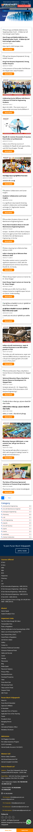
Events (5, 531)
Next (9, 498)
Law (2, 583)
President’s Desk (6, 719)
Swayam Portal (5, 690)
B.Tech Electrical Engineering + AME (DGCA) (13, 591)
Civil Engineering (8, 520)
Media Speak (5, 666)
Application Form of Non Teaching (10, 713)
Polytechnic (4, 575)
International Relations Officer (9, 727)
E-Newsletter (25, 2)
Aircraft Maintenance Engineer (12, 509)
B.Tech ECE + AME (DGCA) (9, 597)
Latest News (12, 10)
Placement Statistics (7, 669)
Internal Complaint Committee (9, 762)
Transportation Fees (6, 624)
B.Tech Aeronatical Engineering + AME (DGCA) (14, 586)
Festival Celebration (8, 537)
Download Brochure (6, 674)
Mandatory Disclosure (7, 729)
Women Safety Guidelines (8, 756)
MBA (2, 567)
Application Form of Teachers (9, 711)
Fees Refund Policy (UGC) (8, 634)
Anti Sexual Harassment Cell (9, 759)
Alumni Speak (5, 611)
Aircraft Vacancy (7, 526)
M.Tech (3, 565)
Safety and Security (6, 653)
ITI (2, 581)
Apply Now (22, 551)
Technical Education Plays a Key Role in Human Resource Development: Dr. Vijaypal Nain (16, 380)
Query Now (8, 830)
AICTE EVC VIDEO (6, 640)
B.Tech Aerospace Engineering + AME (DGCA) (14, 589)
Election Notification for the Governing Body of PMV (15, 629)
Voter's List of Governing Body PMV (11, 632)
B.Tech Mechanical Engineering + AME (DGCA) (14, 594)
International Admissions (11, 2)
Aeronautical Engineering (10, 506)
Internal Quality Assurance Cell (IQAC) (12, 747)
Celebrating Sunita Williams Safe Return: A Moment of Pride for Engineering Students (16, 100)
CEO (2, 724)
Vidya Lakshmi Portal (7, 687)
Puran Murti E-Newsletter (8, 703)
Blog (2, 663)
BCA (2, 573)
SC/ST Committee (6, 744)
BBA (2, 570)
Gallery (3, 642)
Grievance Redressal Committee (10, 647)
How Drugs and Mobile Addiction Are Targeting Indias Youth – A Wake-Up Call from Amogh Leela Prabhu (16, 39)
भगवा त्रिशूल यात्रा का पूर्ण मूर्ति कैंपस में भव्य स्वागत (15, 176)
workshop (6, 534)
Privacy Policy (5, 671)
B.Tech (3, 562)
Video (2, 679)
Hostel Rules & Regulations (8, 637)
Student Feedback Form (8, 613)
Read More (8, 49)
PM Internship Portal (7, 685)
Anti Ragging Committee (8, 739)
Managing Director (6, 721)
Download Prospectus (7, 677)
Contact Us (4, 645)
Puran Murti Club (6, 682)
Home (5, 10)
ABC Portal (4, 693)
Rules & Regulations (7, 626)
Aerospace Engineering (9, 511)
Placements (4, 661)
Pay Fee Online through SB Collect (10, 621)
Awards (5, 523)
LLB (4, 517)
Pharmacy (6, 514)
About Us (3, 700)
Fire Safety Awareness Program (10, 742)
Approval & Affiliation (7, 705)
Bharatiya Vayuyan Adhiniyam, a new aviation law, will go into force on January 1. (15, 443)
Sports (5, 528)
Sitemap (3, 658)
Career (3, 655)
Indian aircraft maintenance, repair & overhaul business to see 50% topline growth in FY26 (15, 347)
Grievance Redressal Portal (9, 650)
